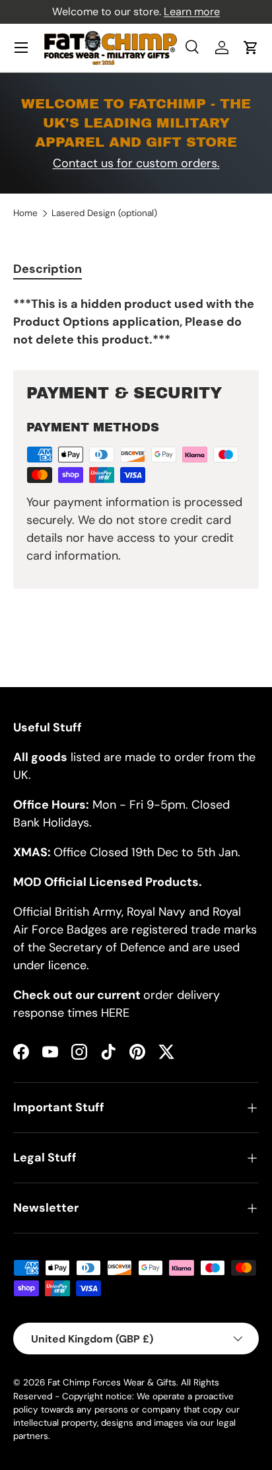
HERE (115, 1013)
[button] (250, 47)
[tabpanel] (136, 322)
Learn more (192, 11)
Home (25, 213)
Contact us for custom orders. (136, 163)
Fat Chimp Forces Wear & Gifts (112, 1382)
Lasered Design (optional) (104, 213)
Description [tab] (47, 269)
